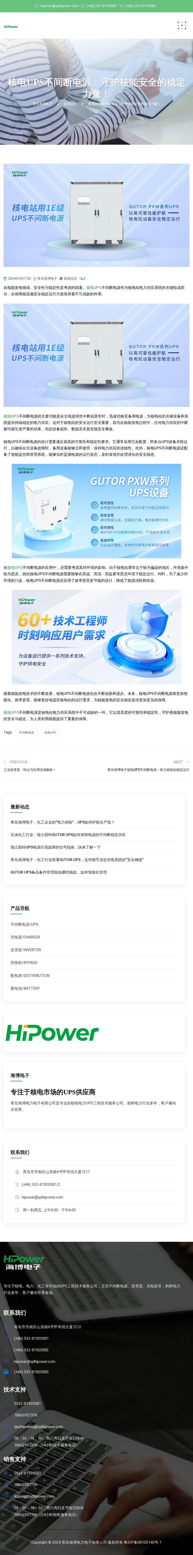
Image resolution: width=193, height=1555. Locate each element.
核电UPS (94, 287)
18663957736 (25, 1485)
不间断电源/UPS (24, 924)
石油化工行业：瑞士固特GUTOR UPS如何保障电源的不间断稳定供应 (68, 834)
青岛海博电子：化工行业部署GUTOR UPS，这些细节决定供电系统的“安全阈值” (77, 860)
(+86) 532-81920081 (101, 6)
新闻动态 (70, 278)
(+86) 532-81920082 (140, 6)
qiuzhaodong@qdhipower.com (38, 1426)
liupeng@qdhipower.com (34, 1496)
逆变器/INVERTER (26, 950)
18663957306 (25, 1415)
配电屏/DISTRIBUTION (30, 975)
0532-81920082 (27, 1473)
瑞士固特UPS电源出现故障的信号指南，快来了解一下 (56, 847)
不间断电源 (26, 732)
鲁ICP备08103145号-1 (143, 1542)
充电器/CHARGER (25, 937)
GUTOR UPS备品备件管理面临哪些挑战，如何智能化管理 (59, 872)
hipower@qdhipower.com (59, 6)
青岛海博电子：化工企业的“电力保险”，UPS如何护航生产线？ (63, 822)
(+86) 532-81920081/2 (41, 1184)
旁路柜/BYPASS (24, 962)
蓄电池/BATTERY (25, 988)
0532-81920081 (27, 1403)
